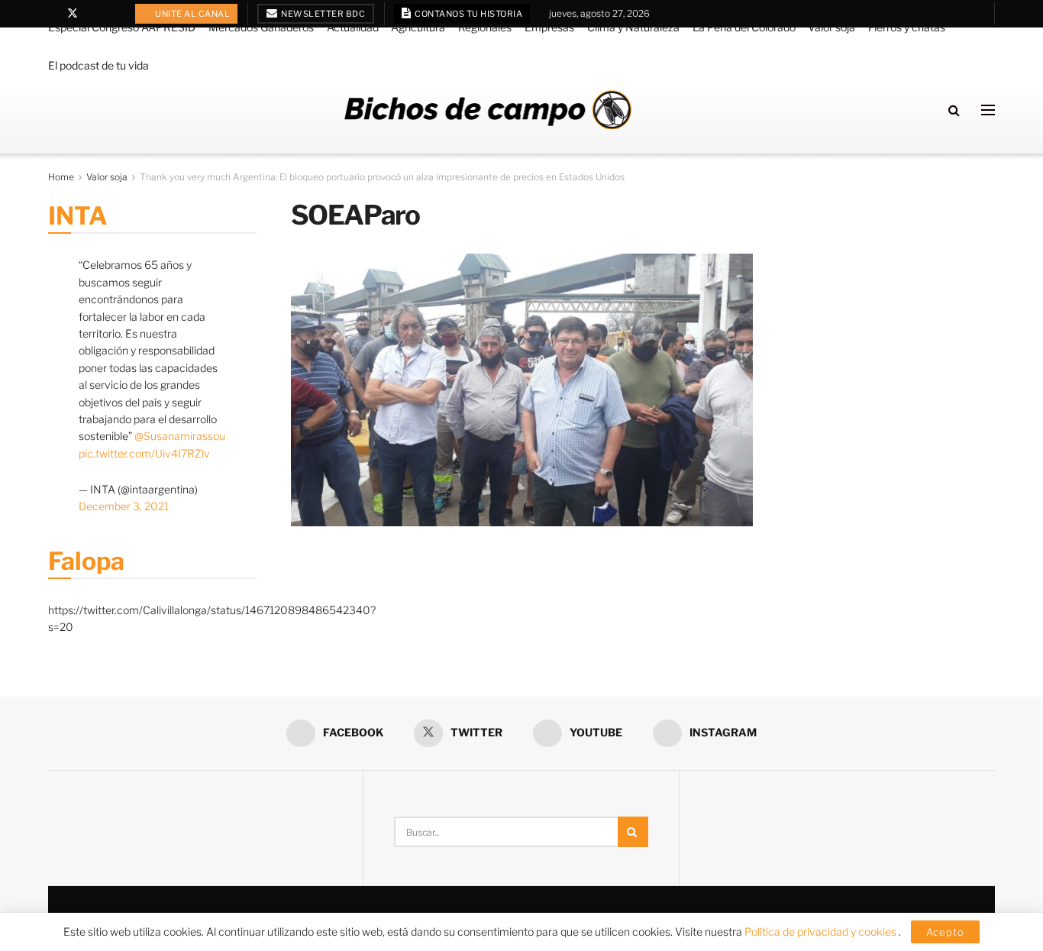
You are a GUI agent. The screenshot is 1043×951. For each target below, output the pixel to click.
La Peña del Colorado (744, 27)
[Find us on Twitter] (72, 13)
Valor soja (831, 27)
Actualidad (353, 27)
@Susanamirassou (179, 435)
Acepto (945, 932)
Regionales (485, 27)
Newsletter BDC (322, 13)
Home (61, 177)
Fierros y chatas (906, 27)
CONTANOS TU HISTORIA (468, 13)
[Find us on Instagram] (112, 13)
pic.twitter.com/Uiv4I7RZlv (144, 453)
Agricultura (418, 27)
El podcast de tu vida (98, 65)
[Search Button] (954, 110)
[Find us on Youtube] (93, 13)
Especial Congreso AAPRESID (121, 27)
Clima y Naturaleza (633, 27)
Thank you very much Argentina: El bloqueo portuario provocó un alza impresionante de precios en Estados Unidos (382, 177)
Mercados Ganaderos (261, 27)
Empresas (549, 27)
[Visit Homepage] (488, 109)
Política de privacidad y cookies (821, 931)
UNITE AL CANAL (192, 13)
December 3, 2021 (124, 506)
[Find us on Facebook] (52, 13)
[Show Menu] (988, 110)
